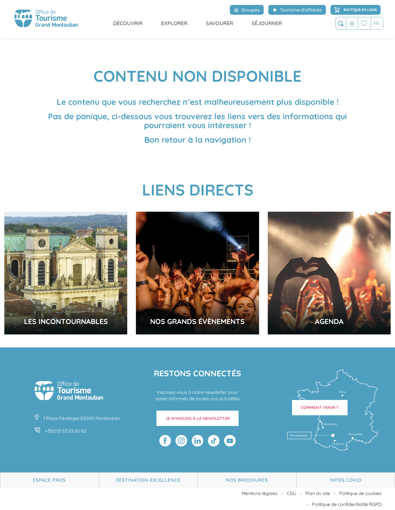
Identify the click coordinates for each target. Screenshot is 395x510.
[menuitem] (46, 19)
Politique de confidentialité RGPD (347, 504)
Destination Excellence (148, 480)
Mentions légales (260, 493)
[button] (341, 23)
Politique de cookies (360, 493)
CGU (291, 493)
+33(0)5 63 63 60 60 (65, 431)
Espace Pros (49, 480)
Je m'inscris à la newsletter (197, 418)
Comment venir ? (320, 407)
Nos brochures (247, 480)
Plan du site (317, 493)
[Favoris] (364, 23)
